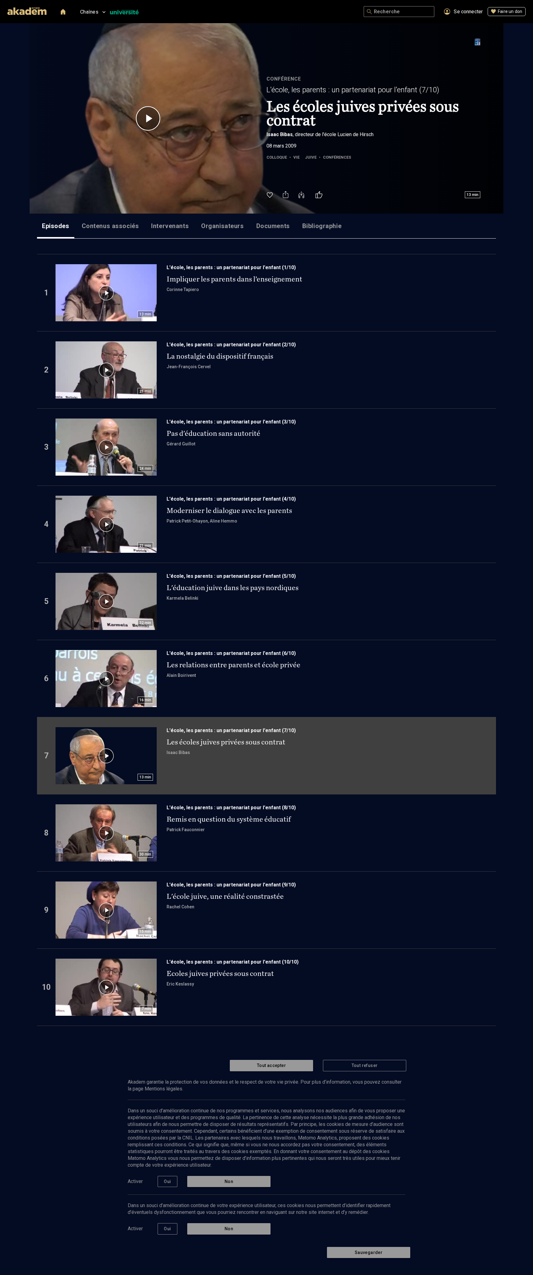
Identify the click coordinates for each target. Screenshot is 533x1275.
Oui (167, 1181)
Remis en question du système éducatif (229, 819)
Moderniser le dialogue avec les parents (229, 510)
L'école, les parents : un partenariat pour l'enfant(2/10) (231, 345)
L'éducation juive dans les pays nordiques (233, 588)
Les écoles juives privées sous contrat (226, 742)
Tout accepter (271, 1065)
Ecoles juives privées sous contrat (220, 973)
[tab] (55, 226)
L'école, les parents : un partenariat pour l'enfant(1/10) (231, 267)
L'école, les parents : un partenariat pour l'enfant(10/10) (233, 962)
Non (229, 1181)
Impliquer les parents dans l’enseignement (234, 279)
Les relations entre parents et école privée (233, 665)
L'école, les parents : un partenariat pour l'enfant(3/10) (231, 422)
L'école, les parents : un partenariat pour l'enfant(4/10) (231, 499)
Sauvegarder (368, 1252)
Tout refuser (365, 1065)
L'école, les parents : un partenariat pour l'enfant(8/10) (231, 807)
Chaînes (89, 12)
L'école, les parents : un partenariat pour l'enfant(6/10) (231, 653)
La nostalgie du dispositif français (220, 356)
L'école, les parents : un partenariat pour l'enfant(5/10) (231, 576)
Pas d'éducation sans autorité (213, 433)
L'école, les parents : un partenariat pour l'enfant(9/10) (231, 885)
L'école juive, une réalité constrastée (225, 896)
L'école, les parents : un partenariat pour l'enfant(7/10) (352, 89)
